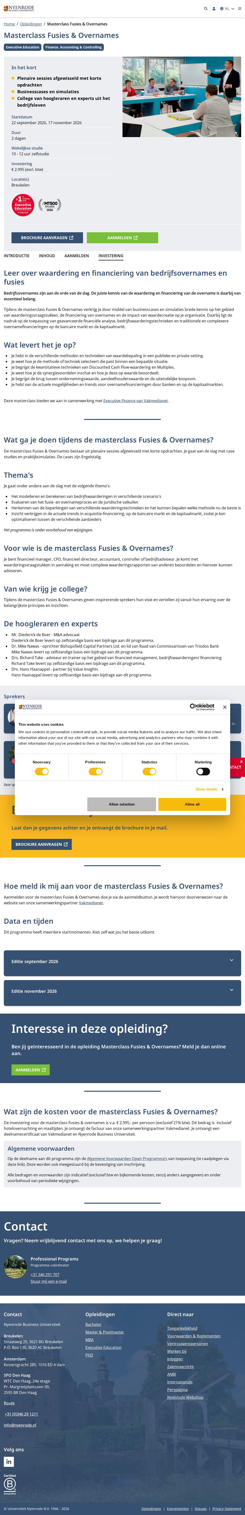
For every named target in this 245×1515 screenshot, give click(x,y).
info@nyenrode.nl (20, 1425)
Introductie (16, 255)
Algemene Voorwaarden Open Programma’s (127, 1158)
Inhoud (47, 255)
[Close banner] (225, 707)
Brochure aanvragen (44, 237)
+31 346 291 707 (45, 1274)
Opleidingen (31, 24)
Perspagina (177, 1389)
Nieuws (201, 1508)
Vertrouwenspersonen (187, 1343)
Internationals (180, 1382)
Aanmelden (119, 237)
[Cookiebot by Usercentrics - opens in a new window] (193, 707)
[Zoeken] (206, 8)
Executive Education (22, 48)
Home (9, 24)
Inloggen (175, 1359)
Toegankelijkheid (182, 1328)
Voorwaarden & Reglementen (194, 1336)
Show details (206, 789)
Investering (111, 255)
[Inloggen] (214, 8)
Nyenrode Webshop (185, 1397)
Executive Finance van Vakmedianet (135, 400)
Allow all (192, 804)
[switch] (95, 771)
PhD (89, 1355)
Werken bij (176, 1351)
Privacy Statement (226, 1508)
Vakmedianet (91, 903)
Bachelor (93, 1324)
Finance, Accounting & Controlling (73, 48)
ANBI (171, 1374)
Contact (232, 767)
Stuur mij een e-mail (49, 1281)
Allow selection (122, 804)
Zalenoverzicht (180, 1366)
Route (9, 1403)
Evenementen (178, 1508)
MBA (89, 1339)
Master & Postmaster (104, 1332)
